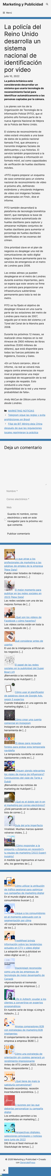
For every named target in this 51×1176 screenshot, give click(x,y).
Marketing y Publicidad (23, 4)
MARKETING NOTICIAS (21, 410)
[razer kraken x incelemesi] (25, 1175)
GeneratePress (27, 1162)
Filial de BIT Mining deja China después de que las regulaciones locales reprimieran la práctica (23, 428)
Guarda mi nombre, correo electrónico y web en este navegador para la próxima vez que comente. (24, 519)
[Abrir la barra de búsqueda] (47, 4)
